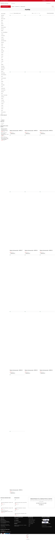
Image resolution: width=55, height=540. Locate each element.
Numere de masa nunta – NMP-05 (46, 250)
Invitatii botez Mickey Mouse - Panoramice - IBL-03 (20, 508)
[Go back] (24, 9)
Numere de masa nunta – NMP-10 (16, 130)
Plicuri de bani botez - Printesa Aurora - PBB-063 (4, 130)
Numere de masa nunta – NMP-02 (46, 370)
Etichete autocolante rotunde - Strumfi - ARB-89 (21, 503)
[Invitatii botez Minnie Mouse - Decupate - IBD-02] (2, 500)
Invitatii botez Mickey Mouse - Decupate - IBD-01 (7, 508)
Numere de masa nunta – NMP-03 (31, 370)
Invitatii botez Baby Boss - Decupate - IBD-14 (7, 511)
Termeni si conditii (31, 518)
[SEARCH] (53, 3)
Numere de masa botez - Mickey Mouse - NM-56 (20, 514)
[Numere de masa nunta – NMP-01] (17, 402)
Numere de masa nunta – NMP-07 (16, 250)
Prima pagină (11, 13)
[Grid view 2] (41, 13)
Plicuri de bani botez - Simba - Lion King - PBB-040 (4, 139)
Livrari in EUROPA (31, 523)
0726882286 (16, 518)
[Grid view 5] (45, 13)
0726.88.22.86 (6, 0)
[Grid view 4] (44, 13)
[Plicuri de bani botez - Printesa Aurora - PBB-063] (5, 128)
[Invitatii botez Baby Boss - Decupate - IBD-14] (4, 510)
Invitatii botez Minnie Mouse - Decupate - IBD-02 (7, 503)
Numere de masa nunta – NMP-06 (31, 250)
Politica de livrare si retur (32, 522)
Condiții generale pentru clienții (47, 526)
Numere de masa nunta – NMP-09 (31, 130)
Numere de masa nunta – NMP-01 (16, 489)
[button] (12, 133)
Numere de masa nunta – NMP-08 (46, 130)
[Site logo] (5, 3)
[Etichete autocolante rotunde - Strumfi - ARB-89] (16, 500)
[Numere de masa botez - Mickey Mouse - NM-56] (16, 511)
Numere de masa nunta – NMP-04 (16, 370)
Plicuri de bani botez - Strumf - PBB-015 (5, 134)
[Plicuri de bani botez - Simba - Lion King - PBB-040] (5, 137)
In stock (2, 124)
